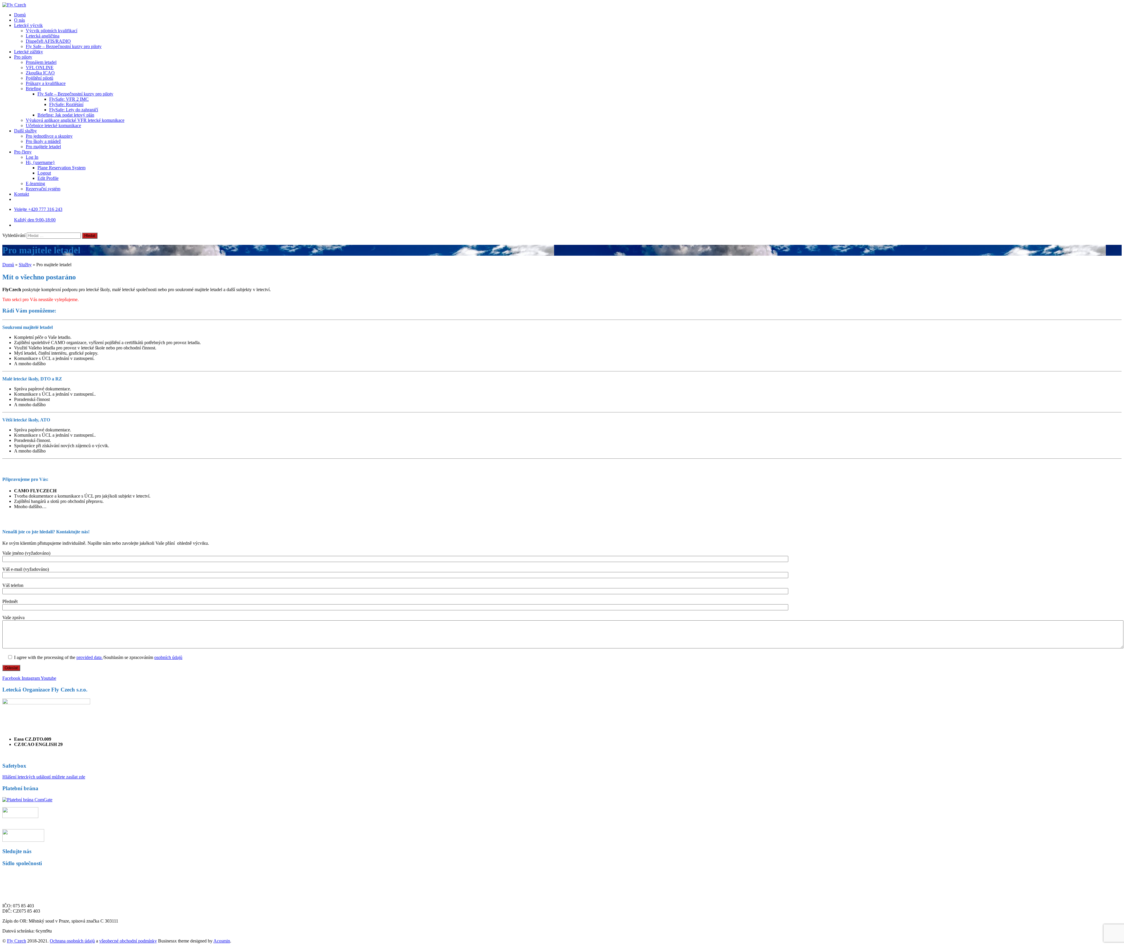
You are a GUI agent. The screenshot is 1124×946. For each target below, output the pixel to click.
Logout (44, 172)
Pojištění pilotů (39, 78)
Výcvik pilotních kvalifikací (51, 30)
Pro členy (23, 151)
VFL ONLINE (40, 67)
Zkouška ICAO (40, 72)
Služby (25, 264)
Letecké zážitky (28, 51)
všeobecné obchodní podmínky (128, 940)
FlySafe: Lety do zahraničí (73, 109)
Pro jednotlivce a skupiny (49, 136)
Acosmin (221, 940)
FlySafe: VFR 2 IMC (69, 99)
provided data (89, 657)
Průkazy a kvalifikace (46, 83)
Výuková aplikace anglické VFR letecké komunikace (75, 120)
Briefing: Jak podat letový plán (65, 114)
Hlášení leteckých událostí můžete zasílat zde (43, 776)
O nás (19, 20)
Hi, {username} (40, 162)
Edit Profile (48, 178)
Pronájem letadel (41, 62)
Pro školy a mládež (43, 141)
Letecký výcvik (28, 25)
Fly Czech (16, 940)
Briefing (33, 88)
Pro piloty (23, 56)
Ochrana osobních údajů (72, 940)
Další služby (25, 130)
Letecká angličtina (42, 35)
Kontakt (21, 194)
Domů (20, 14)
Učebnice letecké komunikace (53, 125)
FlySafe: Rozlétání (66, 104)
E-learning (35, 183)
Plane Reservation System (61, 167)
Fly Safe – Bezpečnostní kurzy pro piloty (64, 46)
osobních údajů (168, 657)
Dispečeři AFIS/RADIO (48, 41)
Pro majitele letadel (43, 146)
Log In (32, 157)
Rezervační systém (43, 188)
